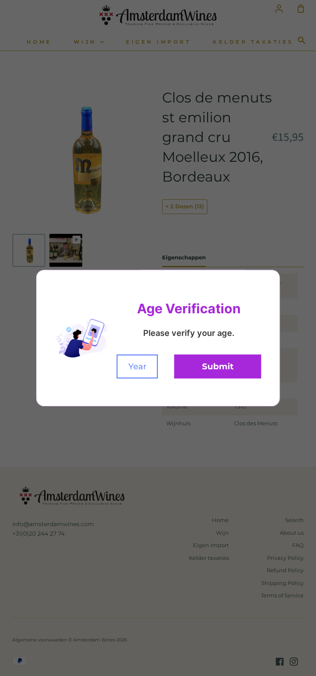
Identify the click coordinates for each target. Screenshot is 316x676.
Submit (218, 366)
